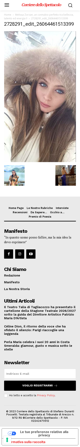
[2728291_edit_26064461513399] (40, 161)
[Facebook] (8, 253)
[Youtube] (30, 253)
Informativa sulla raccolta (25, 442)
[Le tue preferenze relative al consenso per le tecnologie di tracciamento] (7, 440)
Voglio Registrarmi (37, 385)
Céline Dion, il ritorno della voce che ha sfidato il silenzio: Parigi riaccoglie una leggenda (35, 330)
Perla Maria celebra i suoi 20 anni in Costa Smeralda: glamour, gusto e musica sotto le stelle (38, 345)
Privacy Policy (46, 395)
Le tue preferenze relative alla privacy (44, 433)
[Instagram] (19, 253)
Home (7, 14)
